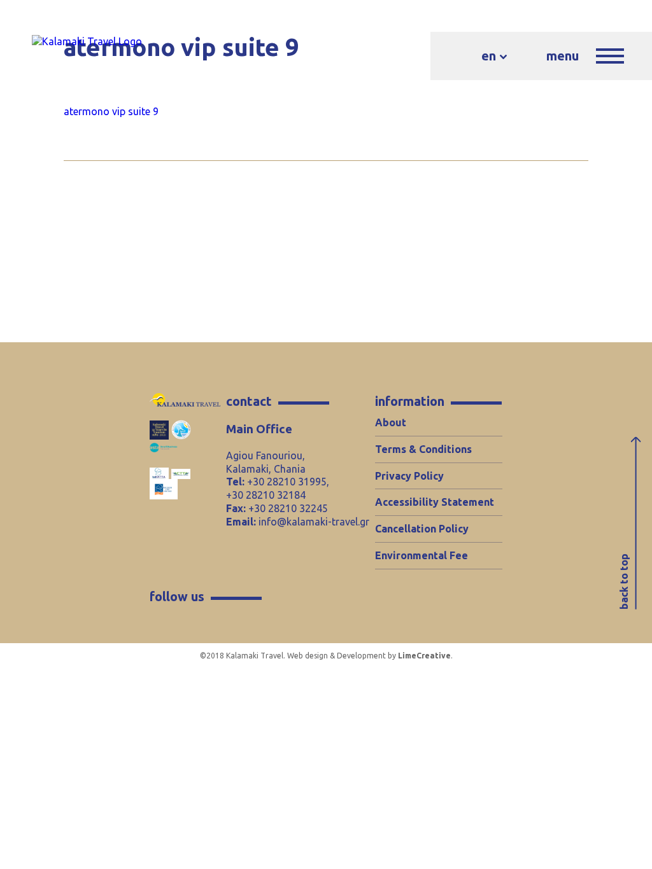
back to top (624, 581)
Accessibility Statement (434, 502)
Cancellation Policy (422, 528)
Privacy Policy (409, 476)
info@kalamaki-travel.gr (314, 521)
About (390, 422)
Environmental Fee (421, 555)
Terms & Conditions (423, 449)
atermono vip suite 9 (111, 111)
